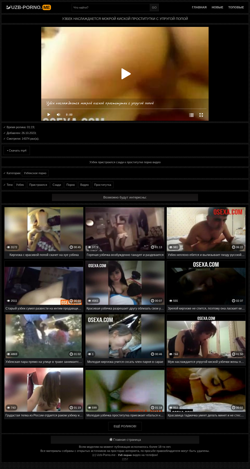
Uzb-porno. (30, 7)
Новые (217, 7)
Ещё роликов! (125, 426)
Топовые (236, 7)
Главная (199, 7)
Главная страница (127, 440)
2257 (125, 459)
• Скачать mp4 (16, 150)
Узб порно (125, 455)
